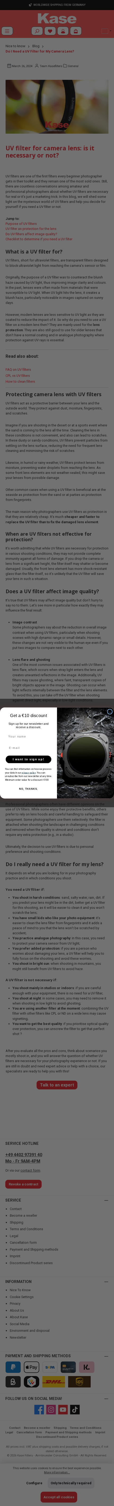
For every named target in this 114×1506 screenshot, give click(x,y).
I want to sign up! (28, 759)
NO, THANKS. (28, 789)
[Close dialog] (110, 711)
